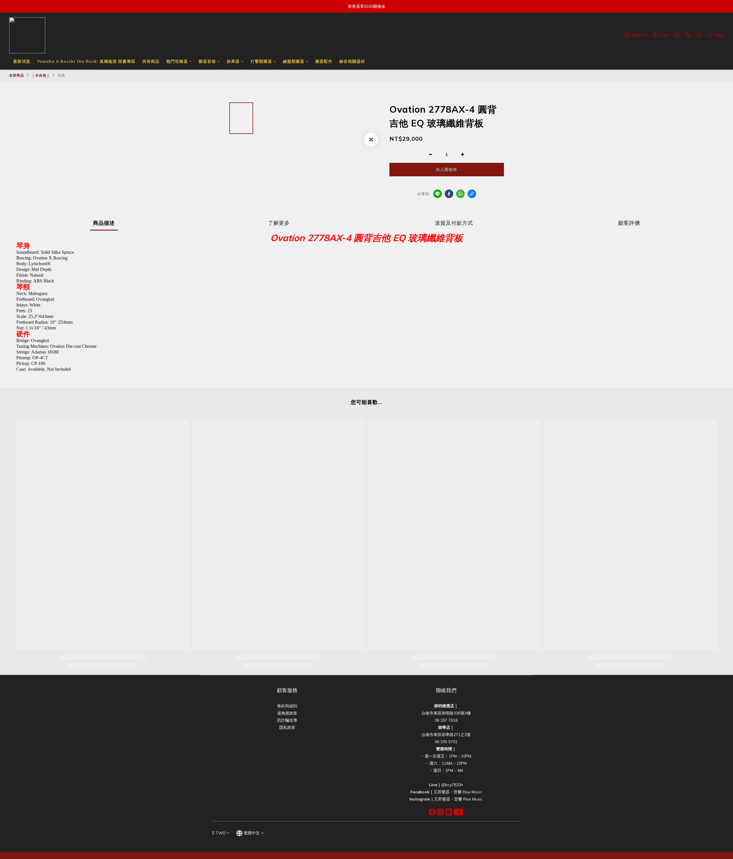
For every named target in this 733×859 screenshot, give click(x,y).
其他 (61, 75)
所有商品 (150, 61)
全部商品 (16, 75)
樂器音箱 (207, 61)
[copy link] (472, 194)
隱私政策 (287, 727)
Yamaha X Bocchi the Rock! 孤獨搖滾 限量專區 (86, 61)
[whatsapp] (460, 194)
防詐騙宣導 (287, 720)
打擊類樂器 (261, 61)
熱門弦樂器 (177, 61)
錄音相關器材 (352, 61)
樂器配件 (323, 61)
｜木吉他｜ (40, 75)
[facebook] (449, 194)
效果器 (233, 61)
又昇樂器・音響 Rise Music (458, 791)
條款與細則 (287, 705)
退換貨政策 (287, 713)
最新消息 (21, 61)
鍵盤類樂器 (293, 61)
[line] (437, 194)
